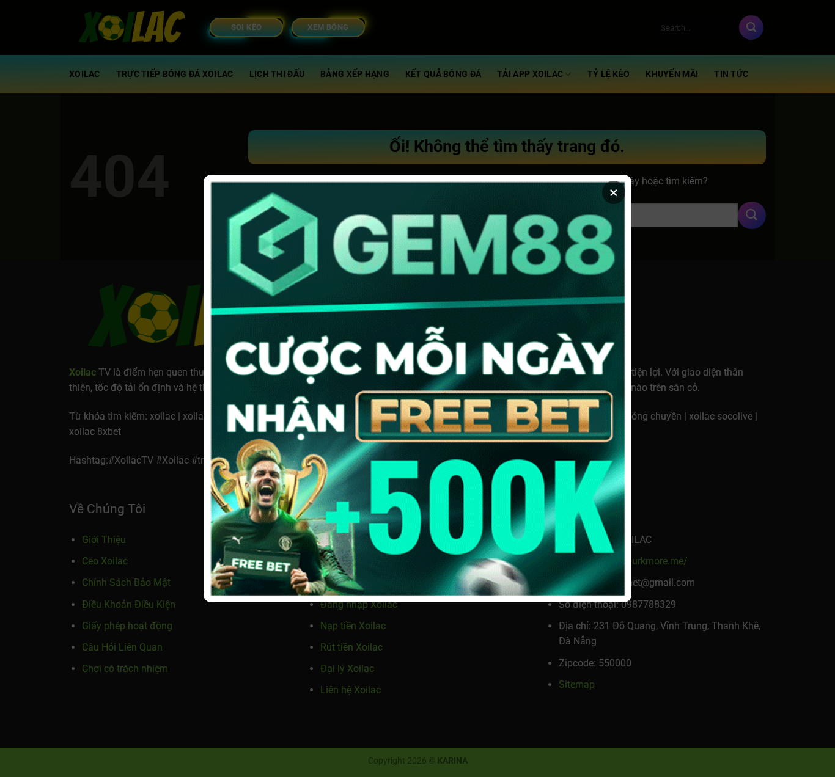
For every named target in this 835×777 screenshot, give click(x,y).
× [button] (613, 192)
